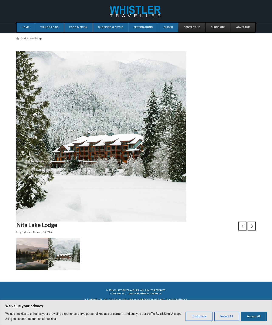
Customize (199, 316)
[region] (136, 312)
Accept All (254, 316)
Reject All (226, 316)
